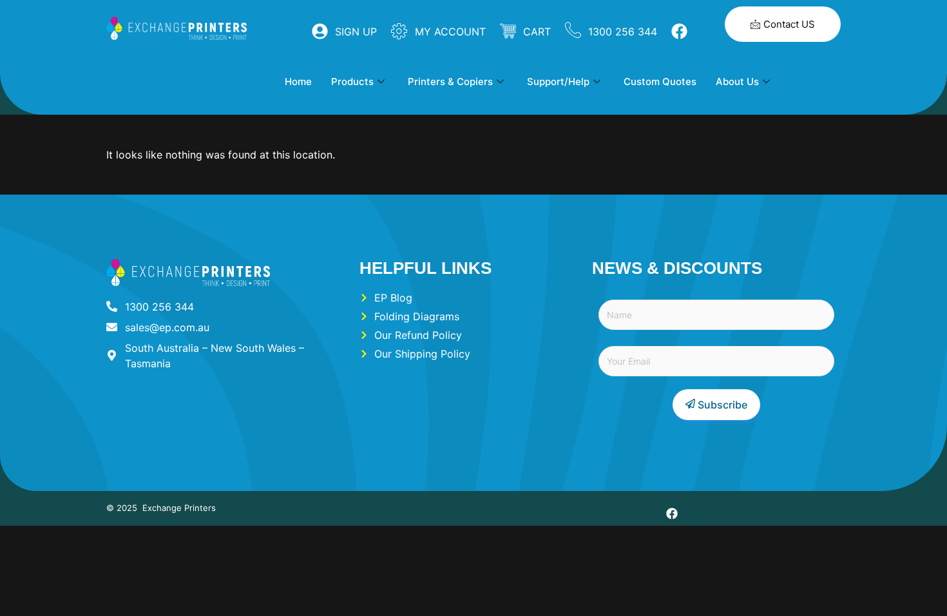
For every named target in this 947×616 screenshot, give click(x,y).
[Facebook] (672, 513)
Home (298, 81)
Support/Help (558, 81)
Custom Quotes (660, 81)
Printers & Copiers (450, 81)
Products (352, 81)
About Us (737, 81)
